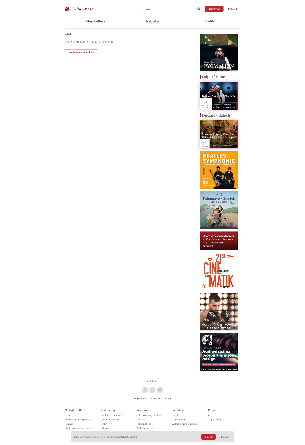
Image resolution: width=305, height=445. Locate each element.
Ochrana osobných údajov (149, 415)
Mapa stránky (214, 419)
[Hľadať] (198, 9)
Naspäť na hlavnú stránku (81, 52)
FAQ (210, 415)
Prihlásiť (232, 8)
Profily (209, 21)
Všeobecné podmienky (112, 415)
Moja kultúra (95, 21)
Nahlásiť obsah (143, 423)
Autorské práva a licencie (184, 423)
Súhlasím (208, 436)
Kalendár (152, 21)
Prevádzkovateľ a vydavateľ (78, 419)
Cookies (140, 419)
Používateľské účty (110, 419)
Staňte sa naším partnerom (78, 428)
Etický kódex (178, 419)
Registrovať (214, 8)
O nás (67, 415)
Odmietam (224, 436)
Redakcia (176, 415)
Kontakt (69, 423)
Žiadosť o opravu (144, 428)
